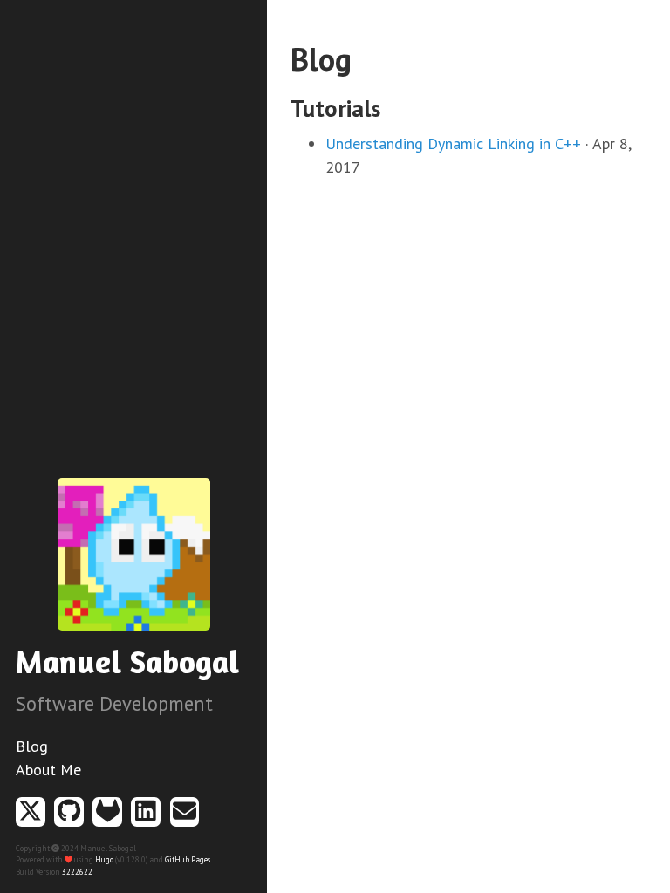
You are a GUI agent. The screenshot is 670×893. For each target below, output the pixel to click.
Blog (32, 746)
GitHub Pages (187, 859)
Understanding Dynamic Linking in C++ (453, 143)
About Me (48, 770)
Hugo (104, 859)
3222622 (77, 871)
